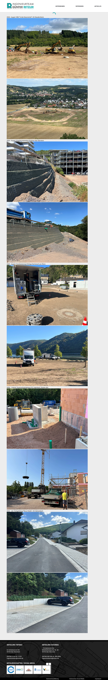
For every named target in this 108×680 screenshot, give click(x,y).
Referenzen (79, 6)
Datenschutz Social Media (76, 679)
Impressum (98, 679)
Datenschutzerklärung (52, 679)
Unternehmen (60, 6)
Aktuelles (97, 6)
